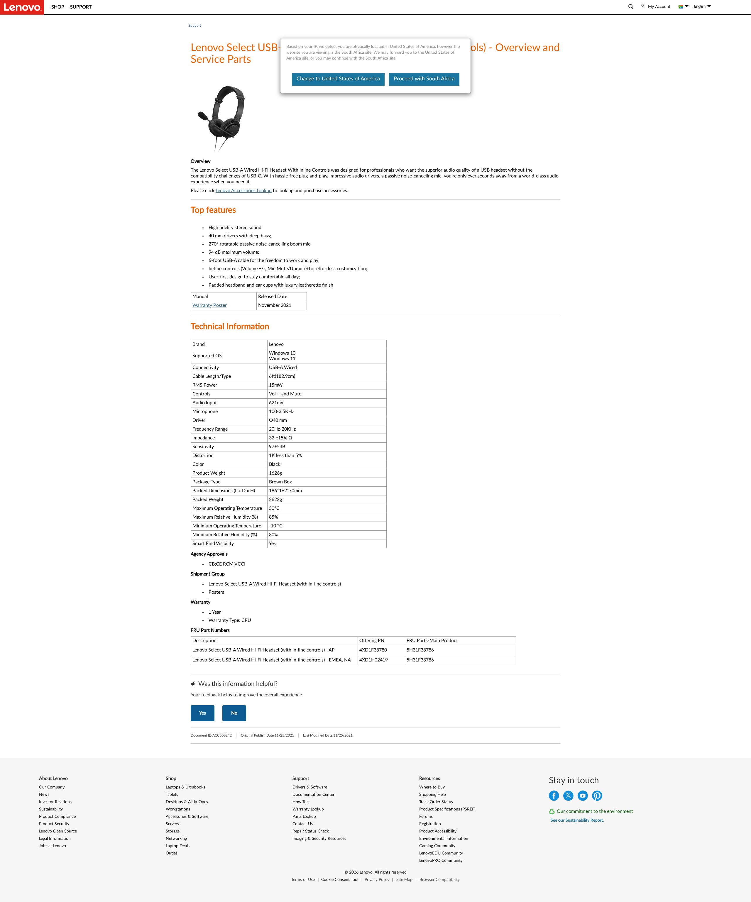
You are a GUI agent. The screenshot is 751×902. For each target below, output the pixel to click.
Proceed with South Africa (424, 79)
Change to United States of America (338, 79)
